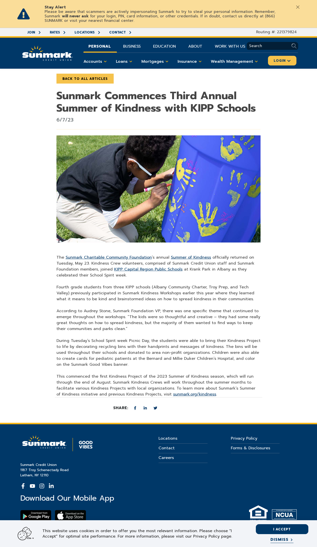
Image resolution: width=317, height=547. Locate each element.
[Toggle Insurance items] (200, 61)
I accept (282, 529)
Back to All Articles (85, 78)
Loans (122, 61)
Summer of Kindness (191, 257)
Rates (55, 32)
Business (132, 46)
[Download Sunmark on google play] (35, 515)
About (195, 46)
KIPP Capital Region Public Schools (148, 269)
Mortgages (152, 61)
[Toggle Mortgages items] (167, 61)
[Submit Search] (294, 46)
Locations (85, 32)
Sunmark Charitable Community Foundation (109, 257)
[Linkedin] (146, 408)
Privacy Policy (244, 438)
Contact (118, 32)
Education (164, 46)
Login (280, 60)
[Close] (298, 7)
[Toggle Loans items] (131, 61)
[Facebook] (136, 408)
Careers (166, 458)
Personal (99, 46)
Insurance (187, 61)
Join (31, 32)
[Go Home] (47, 53)
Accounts (92, 61)
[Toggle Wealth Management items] (256, 61)
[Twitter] (155, 408)
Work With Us (230, 46)
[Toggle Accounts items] (105, 61)
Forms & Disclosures (250, 448)
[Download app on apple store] (70, 515)
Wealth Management (232, 61)
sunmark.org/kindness (194, 394)
